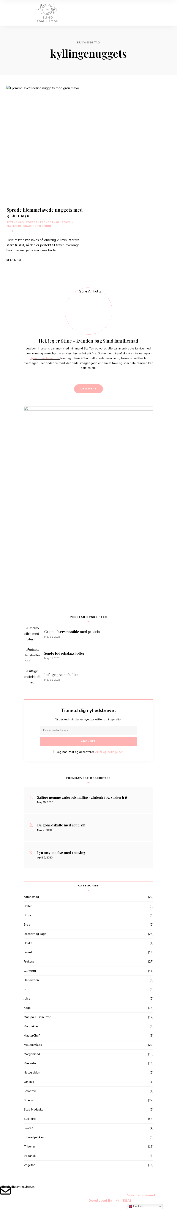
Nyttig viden (32, 1073)
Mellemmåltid (33, 1045)
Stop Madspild (33, 1109)
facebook (77, 377)
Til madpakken (34, 1137)
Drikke (28, 943)
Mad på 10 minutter (37, 1017)
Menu (166, 12)
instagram (92, 377)
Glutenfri (64, 222)
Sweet (28, 1128)
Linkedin (85, 377)
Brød (27, 925)
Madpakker (31, 1026)
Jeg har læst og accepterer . (90, 752)
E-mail (99, 377)
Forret (32, 222)
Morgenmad (32, 1054)
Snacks (29, 226)
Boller (28, 906)
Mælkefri (14, 226)
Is (25, 989)
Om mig (29, 1082)
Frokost (47, 222)
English (137, 1206)
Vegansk (30, 1156)
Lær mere (89, 388)
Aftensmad (15, 222)
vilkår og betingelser (109, 752)
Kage (27, 1008)
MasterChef (32, 1036)
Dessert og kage (35, 934)
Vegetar (29, 1165)
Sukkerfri (30, 1119)
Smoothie (30, 1091)
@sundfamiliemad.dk (45, 358)
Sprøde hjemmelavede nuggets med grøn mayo (44, 212)
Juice (27, 999)
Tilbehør (44, 226)
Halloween (31, 980)
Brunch (28, 915)
